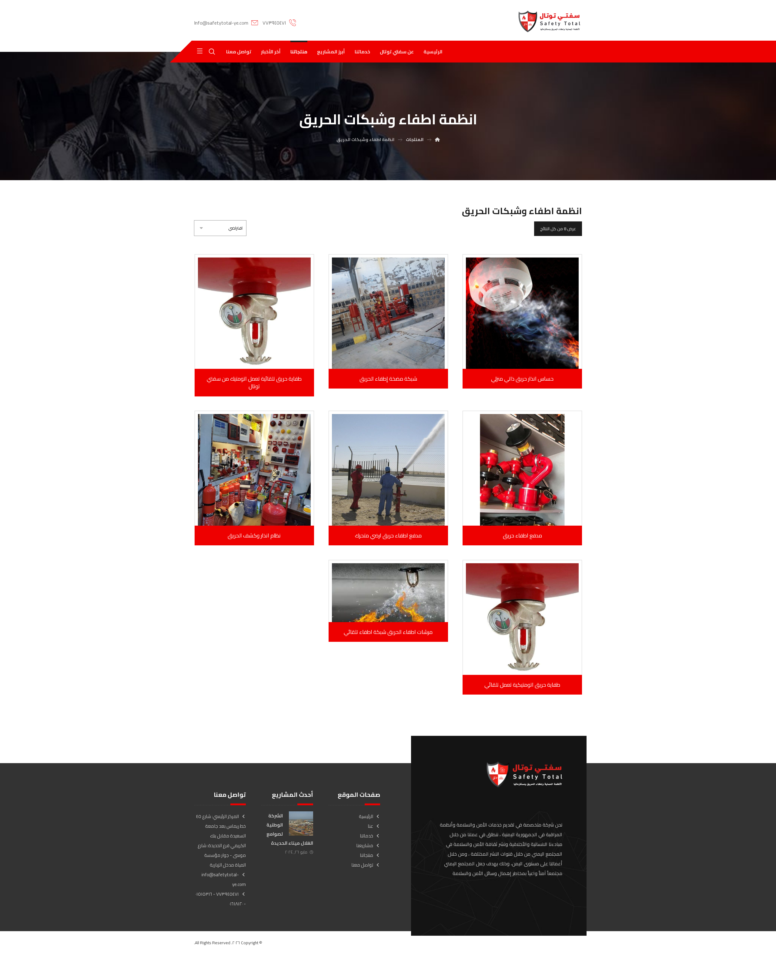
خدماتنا (366, 835)
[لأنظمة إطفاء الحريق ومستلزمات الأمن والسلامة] (549, 21)
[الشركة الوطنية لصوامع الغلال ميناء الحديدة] (301, 823)
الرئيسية (366, 816)
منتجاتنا (366, 855)
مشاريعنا (364, 845)
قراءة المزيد (518, 351)
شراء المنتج (518, 508)
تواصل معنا (362, 864)
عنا (370, 826)
